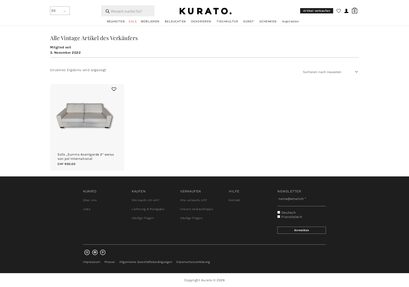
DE (53, 11)
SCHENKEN (268, 21)
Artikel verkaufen (316, 11)
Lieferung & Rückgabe (148, 209)
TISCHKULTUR (227, 21)
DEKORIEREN (201, 21)
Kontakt (235, 200)
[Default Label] (102, 252)
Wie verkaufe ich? (193, 200)
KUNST (248, 21)
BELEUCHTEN (175, 21)
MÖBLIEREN (150, 21)
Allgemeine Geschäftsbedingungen (145, 262)
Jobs (87, 209)
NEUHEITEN (116, 21)
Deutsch (288, 213)
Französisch (291, 217)
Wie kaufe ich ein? (145, 200)
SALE (133, 21)
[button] (113, 88)
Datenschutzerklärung (193, 262)
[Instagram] (87, 252)
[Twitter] (95, 252)
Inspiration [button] (290, 21)
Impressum (91, 262)
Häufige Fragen (143, 218)
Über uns (90, 200)
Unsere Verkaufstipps (196, 209)
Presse (110, 262)
